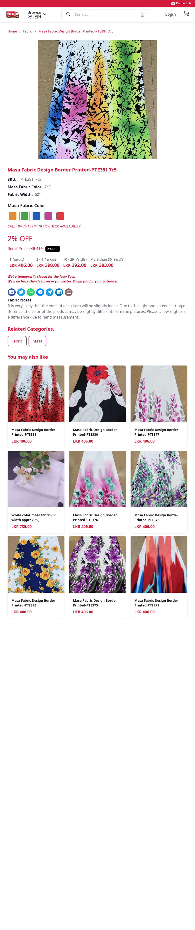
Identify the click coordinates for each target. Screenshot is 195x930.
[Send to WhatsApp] (31, 292)
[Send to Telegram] (50, 292)
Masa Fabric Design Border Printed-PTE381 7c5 (76, 31)
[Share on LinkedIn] (59, 292)
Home (12, 31)
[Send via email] (69, 292)
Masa (37, 341)
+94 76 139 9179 (29, 226)
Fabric (28, 31)
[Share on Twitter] (21, 292)
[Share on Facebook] (12, 292)
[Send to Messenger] (40, 292)
